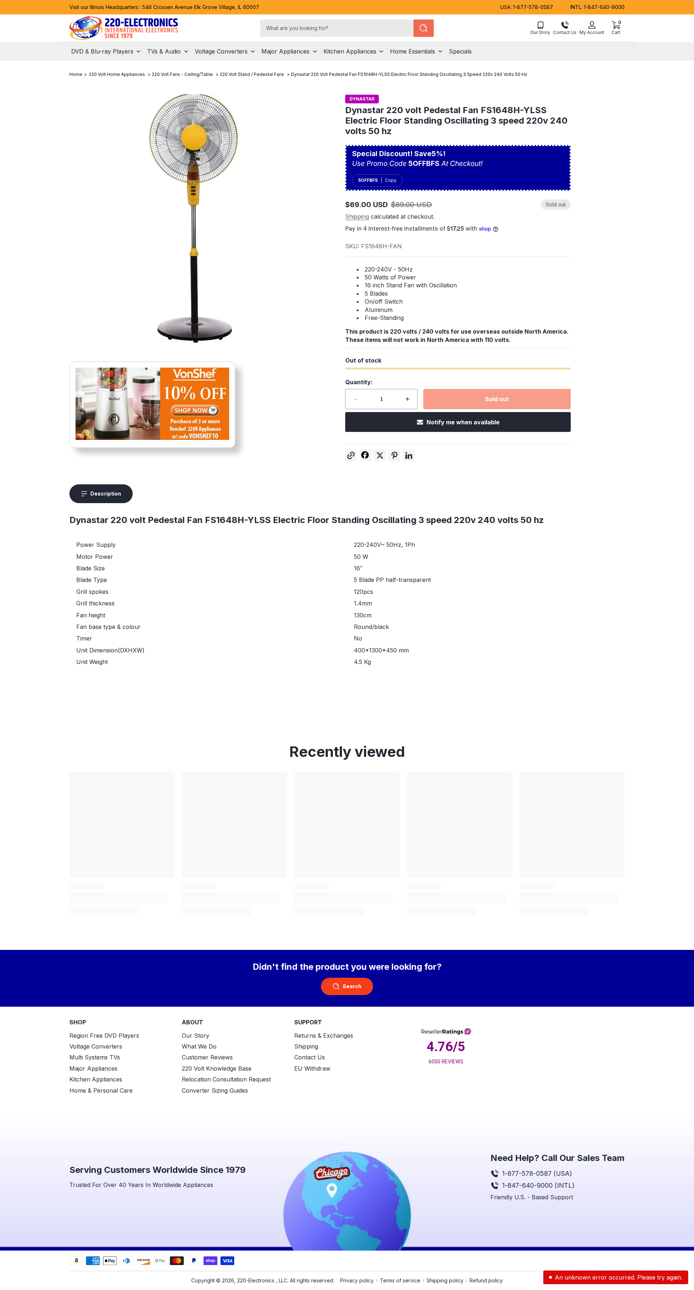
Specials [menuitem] (460, 51)
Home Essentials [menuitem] (412, 51)
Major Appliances (93, 1068)
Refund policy (486, 1280)
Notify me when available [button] (463, 422)
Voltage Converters (95, 1046)
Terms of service (400, 1280)
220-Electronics (255, 1280)
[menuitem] (122, 1036)
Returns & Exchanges (323, 1035)
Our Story (195, 1035)
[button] (616, 28)
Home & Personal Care (101, 1090)
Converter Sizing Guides (215, 1090)
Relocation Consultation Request (226, 1079)
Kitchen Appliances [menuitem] (350, 51)
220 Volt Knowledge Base (217, 1068)
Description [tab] (105, 493)
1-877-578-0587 (533, 7)
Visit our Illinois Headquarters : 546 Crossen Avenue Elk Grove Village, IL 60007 (164, 7)
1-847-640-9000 (604, 7)
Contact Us (309, 1057)
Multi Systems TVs (94, 1057)
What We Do (199, 1046)
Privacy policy (357, 1280)
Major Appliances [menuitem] (285, 51)
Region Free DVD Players (104, 1035)
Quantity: (359, 382)
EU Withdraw (312, 1068)
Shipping (357, 216)
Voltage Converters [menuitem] (221, 51)
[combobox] (335, 28)
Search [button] (352, 986)
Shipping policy (445, 1280)
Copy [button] (391, 180)
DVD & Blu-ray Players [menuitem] (102, 51)
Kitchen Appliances (95, 1079)
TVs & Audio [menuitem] (164, 51)
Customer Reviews (207, 1057)
